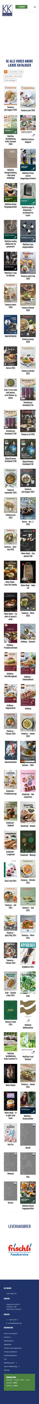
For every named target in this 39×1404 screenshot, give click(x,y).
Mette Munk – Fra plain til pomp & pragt (10, 616)
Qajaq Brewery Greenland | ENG (10, 460)
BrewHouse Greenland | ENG (10, 432)
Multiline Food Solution (28, 1058)
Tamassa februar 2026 (28, 309)
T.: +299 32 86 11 (12, 1320)
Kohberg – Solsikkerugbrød (10, 675)
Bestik (28, 1148)
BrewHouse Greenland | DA (27, 404)
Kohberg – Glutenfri (28, 642)
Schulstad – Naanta (28, 826)
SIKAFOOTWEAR (10, 336)
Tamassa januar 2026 (28, 340)
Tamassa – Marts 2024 (28, 937)
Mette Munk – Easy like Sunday (10, 583)
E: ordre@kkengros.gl (14, 1323)
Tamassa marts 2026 (10, 306)
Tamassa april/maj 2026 (28, 277)
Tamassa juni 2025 (11, 516)
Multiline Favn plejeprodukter (28, 246)
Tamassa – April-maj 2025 (10, 548)
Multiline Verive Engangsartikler (28, 1207)
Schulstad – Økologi (28, 855)
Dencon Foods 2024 (10, 1023)
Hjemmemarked (10, 762)
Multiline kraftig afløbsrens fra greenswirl (11, 244)
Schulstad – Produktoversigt (10, 792)
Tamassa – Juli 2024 (10, 906)
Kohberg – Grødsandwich (28, 678)
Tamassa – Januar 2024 (28, 1086)
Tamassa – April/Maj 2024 (10, 934)
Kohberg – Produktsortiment (10, 646)
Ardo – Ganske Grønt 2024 (10, 994)
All (6, 72)
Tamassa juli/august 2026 (10, 108)
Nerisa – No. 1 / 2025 (28, 523)
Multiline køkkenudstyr (28, 1026)
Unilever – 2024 (28, 765)
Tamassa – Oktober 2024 (28, 881)
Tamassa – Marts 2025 (28, 614)
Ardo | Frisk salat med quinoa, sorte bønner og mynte (10, 394)
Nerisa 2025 (10, 368)
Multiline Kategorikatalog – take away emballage (10, 174)
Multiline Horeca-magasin (28, 141)
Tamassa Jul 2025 (28, 434)
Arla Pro (11, 1145)
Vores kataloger (10, 80)
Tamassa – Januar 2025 (28, 735)
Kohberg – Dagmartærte (11, 707)
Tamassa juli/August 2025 (28, 490)
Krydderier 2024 (28, 967)
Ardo (28, 996)
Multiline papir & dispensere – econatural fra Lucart (28, 211)
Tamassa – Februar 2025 (11, 732)
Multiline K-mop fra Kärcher (10, 274)
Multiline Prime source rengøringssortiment (28, 175)
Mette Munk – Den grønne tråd (28, 555)
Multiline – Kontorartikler (28, 1117)
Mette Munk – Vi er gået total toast (11, 1115)
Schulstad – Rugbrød (10, 824)
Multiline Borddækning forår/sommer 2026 (10, 140)
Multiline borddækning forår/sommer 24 (10, 1056)
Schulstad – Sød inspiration (28, 796)
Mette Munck (10, 1085)
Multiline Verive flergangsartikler (10, 206)
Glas (28, 1177)
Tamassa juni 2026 (28, 110)
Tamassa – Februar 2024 (11, 962)
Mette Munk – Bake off (28, 587)
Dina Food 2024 (10, 881)
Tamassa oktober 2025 (28, 372)
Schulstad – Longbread (10, 853)
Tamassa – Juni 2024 (28, 909)
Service (10, 1203)
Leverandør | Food (15, 72)
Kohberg (28, 709)
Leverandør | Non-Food (13, 76)
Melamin (10, 1174)
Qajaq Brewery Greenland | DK (28, 463)
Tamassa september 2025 (10, 491)
